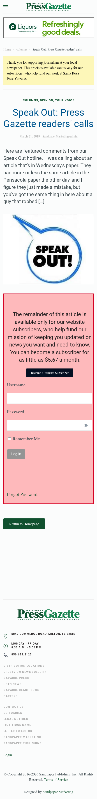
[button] (5, 7)
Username (16, 385)
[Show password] (85, 425)
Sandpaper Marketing (58, 791)
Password (15, 412)
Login (7, 754)
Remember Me (26, 439)
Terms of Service (56, 779)
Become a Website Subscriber (50, 373)
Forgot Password (22, 494)
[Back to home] (48, 7)
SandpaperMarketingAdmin (60, 136)
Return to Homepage (24, 523)
